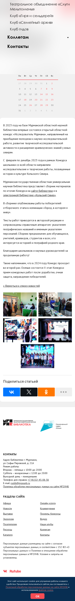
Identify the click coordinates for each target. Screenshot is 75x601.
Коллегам (18, 37)
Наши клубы (46, 524)
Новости (7, 508)
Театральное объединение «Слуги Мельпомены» (40, 6)
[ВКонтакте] (11, 392)
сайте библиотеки (42, 190)
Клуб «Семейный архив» (31, 22)
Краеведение (47, 508)
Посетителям (10, 524)
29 (47, 105)
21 (41, 99)
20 (36, 99)
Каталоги (8, 534)
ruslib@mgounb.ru (20, 483)
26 (30, 105)
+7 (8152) (38, 479)
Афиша (7, 503)
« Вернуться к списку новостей (21, 285)
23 (52, 99)
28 (41, 105)
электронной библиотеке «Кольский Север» (29, 195)
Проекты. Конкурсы (50, 513)
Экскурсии (8, 519)
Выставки (8, 513)
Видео (43, 519)
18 (25, 99)
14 (41, 94)
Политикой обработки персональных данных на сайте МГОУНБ (37, 587)
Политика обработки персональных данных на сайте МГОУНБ (36, 486)
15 (47, 94)
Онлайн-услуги (48, 503)
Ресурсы (7, 529)
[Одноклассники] (46, 392)
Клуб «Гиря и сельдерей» (31, 16)
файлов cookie (46, 590)
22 (47, 99)
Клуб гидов (19, 29)
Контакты (18, 46)
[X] (28, 392)
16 (52, 94)
